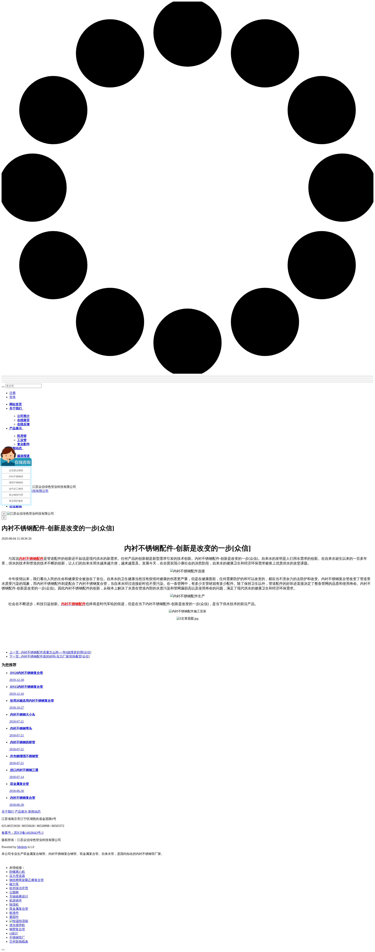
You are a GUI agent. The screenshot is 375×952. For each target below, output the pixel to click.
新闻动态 (34, 811)
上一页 (50, 652)
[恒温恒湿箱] (18, 921)
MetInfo (22, 847)
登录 (12, 397)
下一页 (49, 656)
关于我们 (8, 811)
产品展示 (21, 811)
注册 (12, 393)
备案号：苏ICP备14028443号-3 (22, 832)
